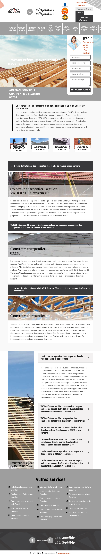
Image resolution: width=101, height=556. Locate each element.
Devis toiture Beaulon (78, 508)
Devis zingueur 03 (75, 28)
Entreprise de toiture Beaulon (19, 509)
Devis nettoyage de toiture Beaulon (51, 518)
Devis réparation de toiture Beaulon (51, 511)
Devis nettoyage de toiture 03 (93, 29)
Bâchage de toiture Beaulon (51, 487)
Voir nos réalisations (84, 18)
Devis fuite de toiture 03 (50, 28)
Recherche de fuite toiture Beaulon (22, 495)
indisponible (44, 9)
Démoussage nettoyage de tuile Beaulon (22, 502)
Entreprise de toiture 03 (41, 28)
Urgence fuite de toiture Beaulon (50, 492)
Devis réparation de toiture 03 (84, 29)
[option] (18, 145)
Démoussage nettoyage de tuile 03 (32, 28)
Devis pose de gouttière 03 (66, 29)
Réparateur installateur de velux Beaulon (80, 502)
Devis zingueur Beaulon (50, 505)
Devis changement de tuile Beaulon (80, 488)
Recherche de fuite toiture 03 (21, 28)
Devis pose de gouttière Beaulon (50, 499)
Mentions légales (64, 553)
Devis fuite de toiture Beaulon (20, 517)
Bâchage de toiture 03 (58, 29)
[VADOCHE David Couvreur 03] (14, 11)
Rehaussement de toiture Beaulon (79, 495)
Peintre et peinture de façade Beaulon (78, 514)
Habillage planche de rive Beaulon (21, 488)
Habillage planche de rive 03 (12, 28)
